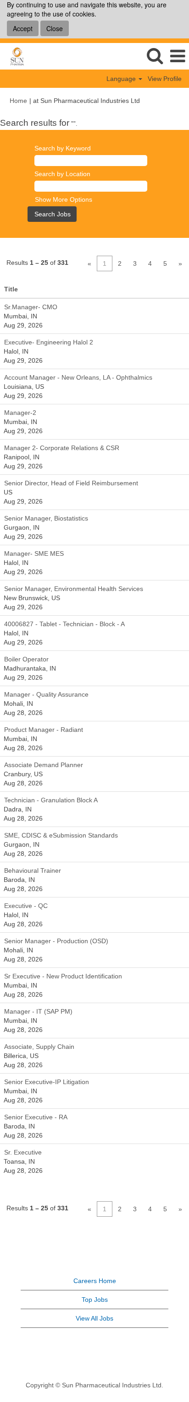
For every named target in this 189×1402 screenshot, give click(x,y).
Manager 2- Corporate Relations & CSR (61, 447)
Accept (23, 28)
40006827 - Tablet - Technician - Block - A (64, 624)
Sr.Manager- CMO (30, 307)
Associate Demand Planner (43, 764)
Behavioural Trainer (32, 870)
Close (54, 28)
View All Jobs (94, 1318)
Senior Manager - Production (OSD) (56, 941)
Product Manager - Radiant (43, 729)
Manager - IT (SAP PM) (38, 1011)
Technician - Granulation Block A (51, 800)
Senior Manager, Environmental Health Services (73, 588)
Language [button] (122, 78)
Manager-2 (20, 412)
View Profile (165, 78)
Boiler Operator (26, 659)
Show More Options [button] (63, 199)
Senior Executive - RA (35, 1117)
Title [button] (11, 289)
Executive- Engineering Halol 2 (48, 342)
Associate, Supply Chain (39, 1046)
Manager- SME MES (34, 553)
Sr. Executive (23, 1152)
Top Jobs (95, 1299)
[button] (177, 56)
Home (18, 100)
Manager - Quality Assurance (46, 694)
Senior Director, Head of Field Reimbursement (71, 483)
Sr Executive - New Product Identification (63, 976)
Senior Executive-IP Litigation (46, 1081)
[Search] (154, 55)
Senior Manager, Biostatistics (46, 518)
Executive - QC (26, 905)
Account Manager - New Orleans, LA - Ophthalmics (78, 377)
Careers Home (94, 1280)
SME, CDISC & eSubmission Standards (61, 835)
